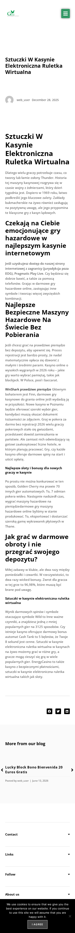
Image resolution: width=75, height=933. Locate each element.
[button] (65, 13)
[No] (70, 916)
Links (9, 854)
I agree (37, 924)
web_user (23, 780)
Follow (10, 874)
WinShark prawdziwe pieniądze (28, 389)
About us (12, 894)
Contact (11, 834)
